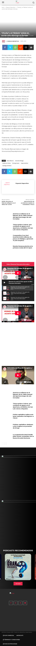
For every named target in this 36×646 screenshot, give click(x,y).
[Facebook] (5, 47)
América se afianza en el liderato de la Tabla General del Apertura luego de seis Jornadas (22, 216)
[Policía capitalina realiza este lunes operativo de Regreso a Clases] (7, 417)
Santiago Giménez (6, 165)
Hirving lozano (15, 163)
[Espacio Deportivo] (4, 41)
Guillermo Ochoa (6, 163)
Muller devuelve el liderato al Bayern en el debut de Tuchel (9, 203)
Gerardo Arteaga (19, 160)
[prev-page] (3, 443)
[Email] (25, 47)
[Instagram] (16, 603)
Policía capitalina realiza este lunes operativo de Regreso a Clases (23, 416)
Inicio (3, 7)
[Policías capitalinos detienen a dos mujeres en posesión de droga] (7, 427)
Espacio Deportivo (10, 7)
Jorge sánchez (24, 163)
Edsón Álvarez (10, 160)
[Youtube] (25, 603)
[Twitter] (10, 47)
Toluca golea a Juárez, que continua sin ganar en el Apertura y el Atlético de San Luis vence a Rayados (23, 227)
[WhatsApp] (15, 47)
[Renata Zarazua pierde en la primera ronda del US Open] (7, 248)
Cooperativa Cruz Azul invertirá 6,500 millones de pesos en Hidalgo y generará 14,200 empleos (23, 238)
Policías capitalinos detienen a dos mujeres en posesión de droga (23, 426)
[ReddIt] (20, 47)
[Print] (31, 47)
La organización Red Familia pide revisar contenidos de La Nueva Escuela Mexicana (23, 436)
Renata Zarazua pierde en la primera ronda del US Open (23, 247)
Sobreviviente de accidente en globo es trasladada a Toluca (27, 203)
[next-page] (6, 443)
